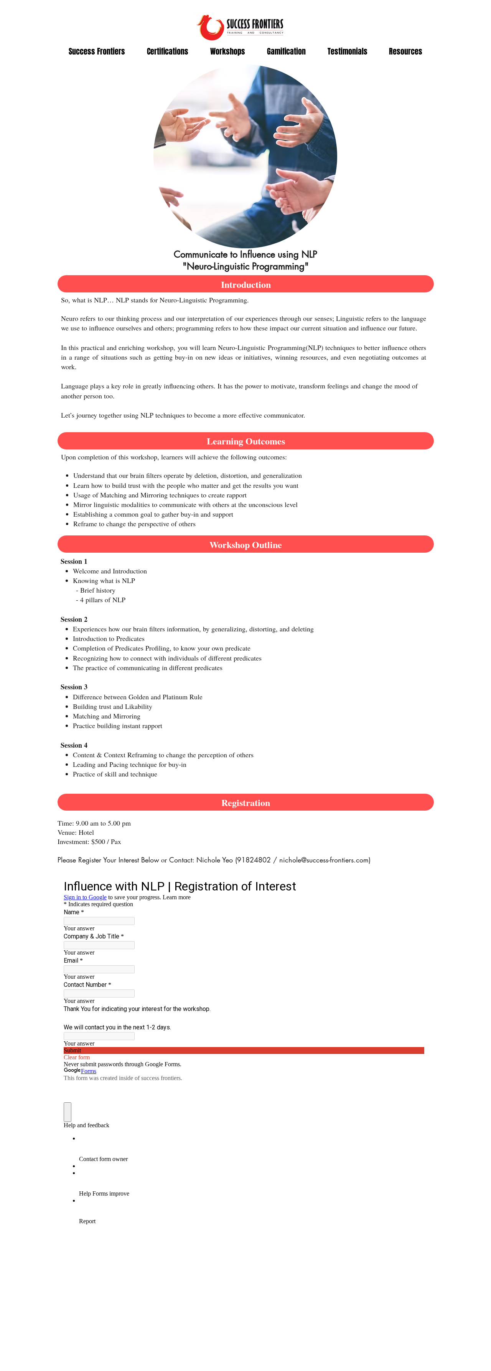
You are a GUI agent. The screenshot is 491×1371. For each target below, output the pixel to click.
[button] (167, 51)
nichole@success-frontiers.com (324, 859)
